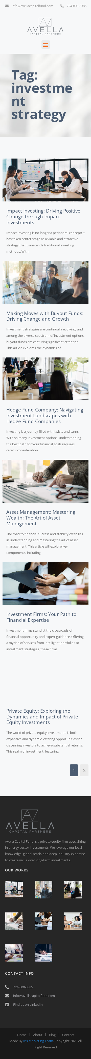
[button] (45, 44)
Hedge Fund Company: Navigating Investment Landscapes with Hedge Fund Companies (44, 415)
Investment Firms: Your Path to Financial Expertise (41, 617)
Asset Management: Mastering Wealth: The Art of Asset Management (40, 518)
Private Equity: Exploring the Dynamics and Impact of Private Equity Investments (42, 717)
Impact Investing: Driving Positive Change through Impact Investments (43, 217)
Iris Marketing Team (38, 1041)
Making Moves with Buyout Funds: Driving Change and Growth (44, 316)
